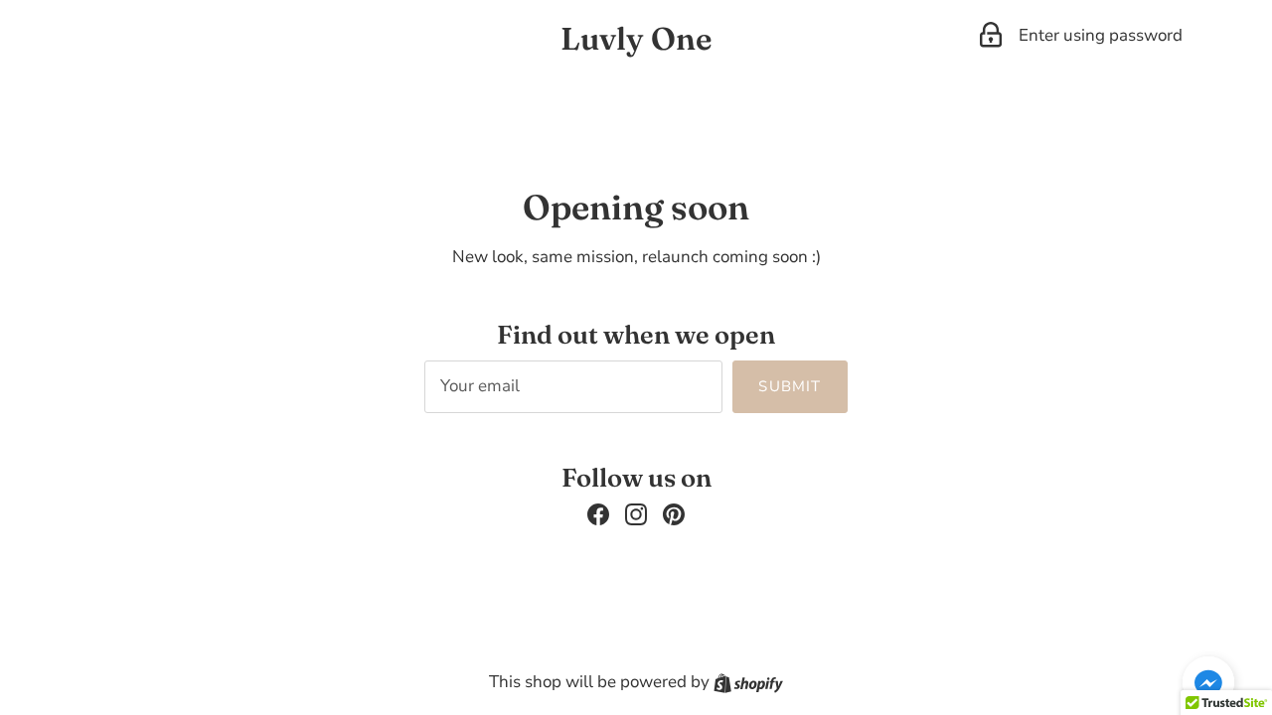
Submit (789, 386)
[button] (1208, 682)
